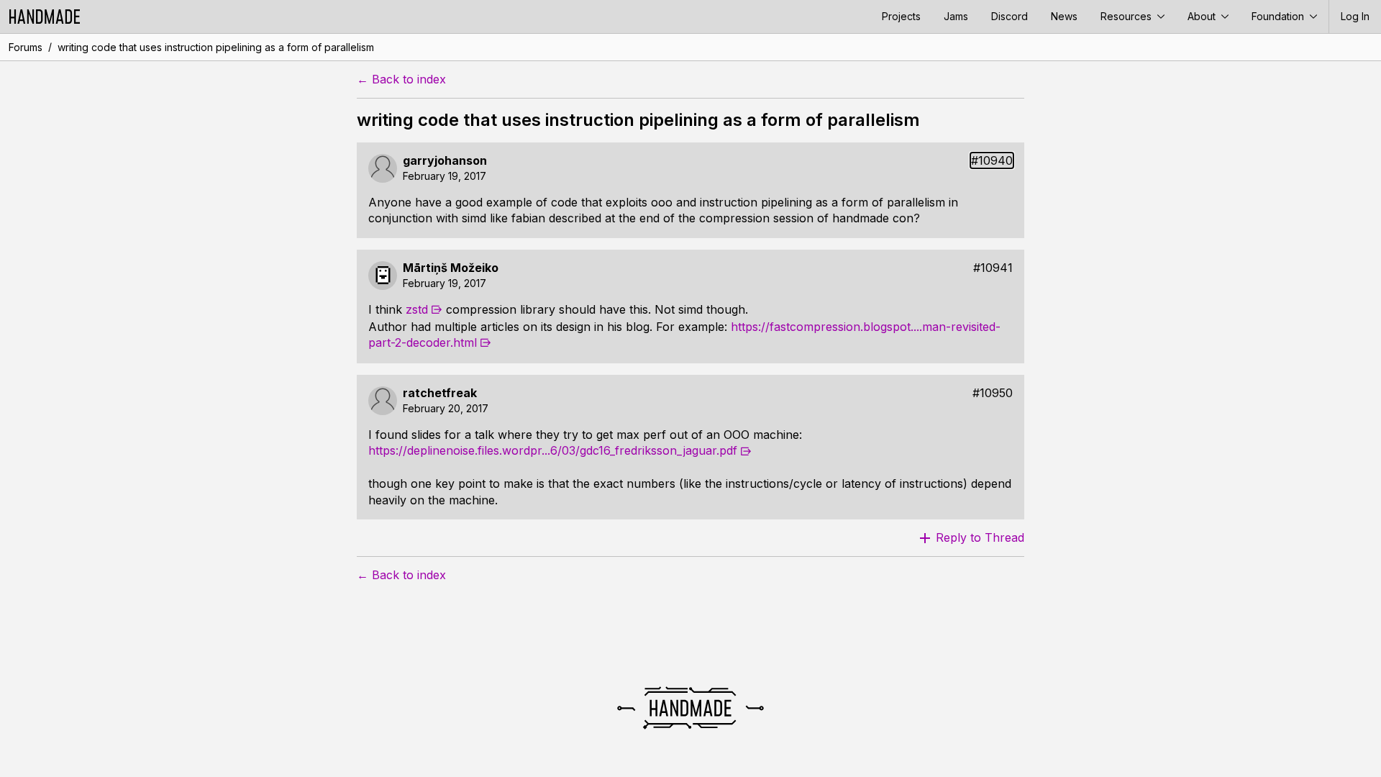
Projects (901, 16)
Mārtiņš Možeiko (450, 268)
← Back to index (401, 79)
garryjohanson (445, 161)
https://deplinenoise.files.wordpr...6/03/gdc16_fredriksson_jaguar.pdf (552, 450)
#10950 (992, 393)
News (1064, 16)
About (1203, 16)
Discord (1009, 16)
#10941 (993, 268)
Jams (956, 16)
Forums (25, 47)
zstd (417, 309)
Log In (1355, 16)
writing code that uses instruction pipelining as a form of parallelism (216, 47)
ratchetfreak (440, 393)
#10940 (992, 161)
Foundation (1279, 16)
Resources (1127, 16)
